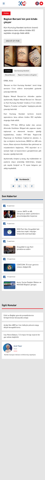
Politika (6, 13)
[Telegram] (13, 186)
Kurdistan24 (24, 179)
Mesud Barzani (10, 75)
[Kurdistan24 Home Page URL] (22, 3)
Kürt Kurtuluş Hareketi (21, 70)
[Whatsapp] (19, 186)
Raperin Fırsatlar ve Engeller (27, 75)
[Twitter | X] (25, 186)
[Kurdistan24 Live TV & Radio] (41, 3)
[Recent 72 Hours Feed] (37, 3)
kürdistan (8, 70)
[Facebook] (31, 186)
